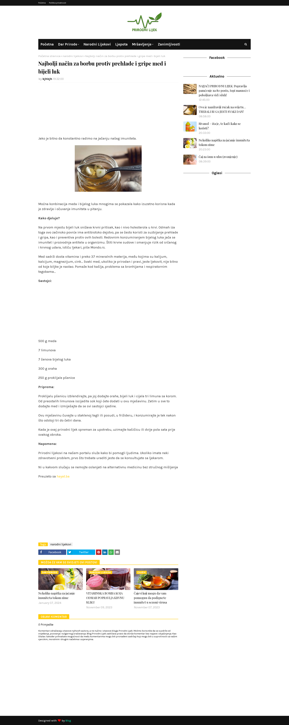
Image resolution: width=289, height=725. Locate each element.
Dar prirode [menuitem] (67, 44)
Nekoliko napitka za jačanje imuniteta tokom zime (56, 595)
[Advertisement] (108, 109)
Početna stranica (49, 56)
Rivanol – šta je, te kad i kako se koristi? (220, 126)
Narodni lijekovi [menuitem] (97, 44)
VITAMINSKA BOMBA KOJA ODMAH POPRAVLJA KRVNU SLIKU (105, 597)
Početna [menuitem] (47, 44)
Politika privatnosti (57, 3)
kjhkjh (47, 79)
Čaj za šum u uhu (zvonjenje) (218, 157)
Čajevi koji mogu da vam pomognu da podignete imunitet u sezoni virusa (150, 597)
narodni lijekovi (73, 56)
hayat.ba (63, 476)
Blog (68, 720)
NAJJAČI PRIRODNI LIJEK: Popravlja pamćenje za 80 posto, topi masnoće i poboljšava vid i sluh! (224, 90)
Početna (42, 3)
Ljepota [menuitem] (121, 44)
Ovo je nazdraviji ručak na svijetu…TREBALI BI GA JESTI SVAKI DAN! (222, 109)
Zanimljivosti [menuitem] (169, 44)
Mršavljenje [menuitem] (141, 44)
